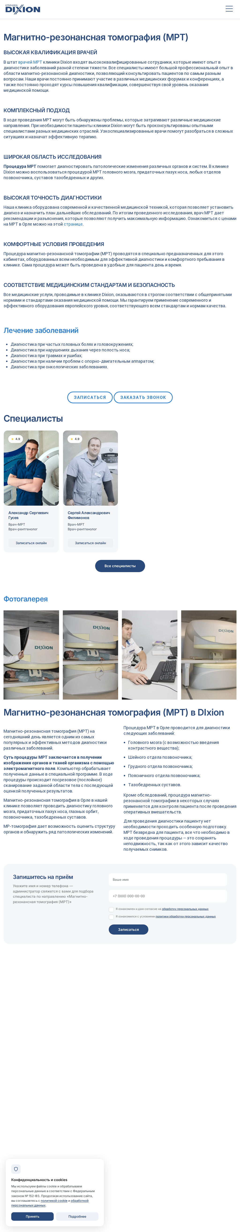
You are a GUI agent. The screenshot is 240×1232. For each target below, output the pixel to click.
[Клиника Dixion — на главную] (111, 9)
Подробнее (77, 1216)
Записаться (90, 397)
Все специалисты (120, 566)
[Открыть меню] (229, 9)
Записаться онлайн (31, 543)
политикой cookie (54, 1200)
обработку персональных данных (185, 909)
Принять (32, 1216)
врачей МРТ (30, 62)
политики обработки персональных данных (186, 916)
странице (73, 224)
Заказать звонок (143, 397)
